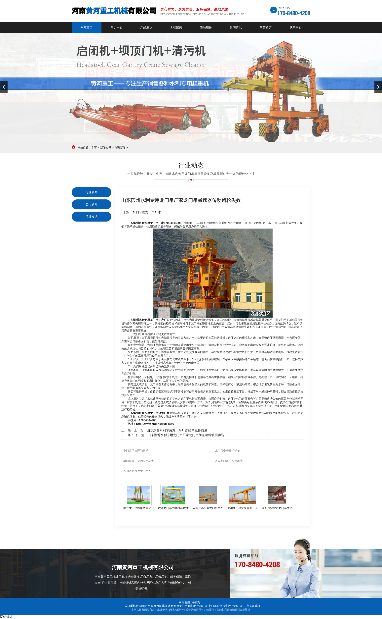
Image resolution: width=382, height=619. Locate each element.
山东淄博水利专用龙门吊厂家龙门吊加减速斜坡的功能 (186, 435)
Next (378, 87)
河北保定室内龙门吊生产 (277, 508)
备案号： (197, 602)
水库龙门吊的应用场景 (229, 460)
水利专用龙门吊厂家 (147, 212)
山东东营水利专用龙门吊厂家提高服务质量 (177, 430)
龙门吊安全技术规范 (227, 450)
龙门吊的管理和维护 (135, 450)
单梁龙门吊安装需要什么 (242, 508)
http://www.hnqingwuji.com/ (155, 423)
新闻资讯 (105, 147)
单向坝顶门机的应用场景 (138, 460)
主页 (94, 147)
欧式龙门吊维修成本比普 (138, 508)
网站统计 (6, 616)
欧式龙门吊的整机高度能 (173, 508)
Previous (4, 87)
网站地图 (184, 602)
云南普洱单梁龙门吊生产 (208, 508)
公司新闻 (120, 147)
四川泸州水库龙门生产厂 (138, 471)
